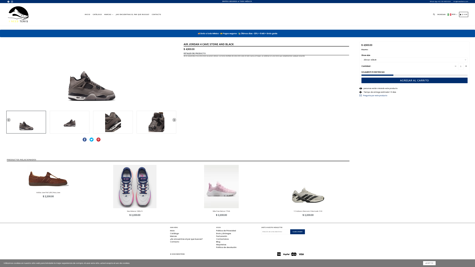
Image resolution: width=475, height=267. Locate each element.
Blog (218, 241)
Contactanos (222, 239)
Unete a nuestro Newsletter (271, 227)
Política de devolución (226, 247)
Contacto (156, 14)
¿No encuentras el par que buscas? (132, 14)
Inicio (87, 14)
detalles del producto (195, 53)
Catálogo (97, 14)
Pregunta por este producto (375, 95)
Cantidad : (366, 66)
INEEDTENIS (180, 254)
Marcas (108, 14)
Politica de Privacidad (226, 230)
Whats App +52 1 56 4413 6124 (440, 1)
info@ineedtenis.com (460, 1)
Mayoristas (221, 244)
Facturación (221, 236)
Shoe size (365, 55)
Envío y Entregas (223, 233)
